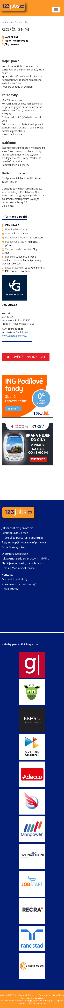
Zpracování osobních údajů (19, 584)
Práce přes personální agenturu (22, 537)
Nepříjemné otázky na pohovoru (23, 563)
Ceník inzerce (10, 589)
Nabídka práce (7, 22)
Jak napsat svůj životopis (17, 528)
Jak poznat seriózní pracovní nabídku (25, 558)
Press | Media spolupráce (18, 568)
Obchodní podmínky (14, 579)
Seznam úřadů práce (15, 533)
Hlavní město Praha (17, 40)
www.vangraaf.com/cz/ (14, 335)
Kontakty (7, 574)
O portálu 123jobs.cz (15, 554)
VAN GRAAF (11, 37)
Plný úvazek (12, 44)
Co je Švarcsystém (13, 547)
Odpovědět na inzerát (25, 356)
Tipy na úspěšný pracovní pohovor (24, 542)
